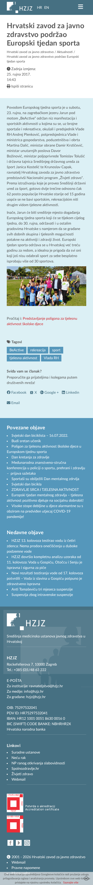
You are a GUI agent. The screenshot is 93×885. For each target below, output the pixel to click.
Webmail (19, 862)
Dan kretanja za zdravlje (30, 457)
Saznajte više (70, 882)
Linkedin (72, 392)
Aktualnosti (65, 52)
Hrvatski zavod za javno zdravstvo (30, 52)
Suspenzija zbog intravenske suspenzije (42, 595)
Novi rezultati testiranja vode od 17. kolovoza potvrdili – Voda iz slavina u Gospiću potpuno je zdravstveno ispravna (45, 578)
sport (56, 350)
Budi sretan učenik (26, 441)
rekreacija (38, 350)
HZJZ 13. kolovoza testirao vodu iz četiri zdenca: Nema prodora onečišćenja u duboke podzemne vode (42, 546)
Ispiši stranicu (21, 86)
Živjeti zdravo (22, 774)
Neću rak (19, 758)
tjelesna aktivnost (23, 358)
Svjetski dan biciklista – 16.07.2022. (40, 435)
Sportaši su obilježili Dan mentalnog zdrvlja (45, 479)
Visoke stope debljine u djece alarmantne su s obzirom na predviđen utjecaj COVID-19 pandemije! (45, 511)
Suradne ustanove (26, 752)
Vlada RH (51, 358)
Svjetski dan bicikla (27, 484)
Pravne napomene (26, 868)
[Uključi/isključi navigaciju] (80, 6)
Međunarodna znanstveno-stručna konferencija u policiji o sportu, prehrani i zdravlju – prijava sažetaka (46, 468)
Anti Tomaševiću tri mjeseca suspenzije (42, 589)
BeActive (16, 350)
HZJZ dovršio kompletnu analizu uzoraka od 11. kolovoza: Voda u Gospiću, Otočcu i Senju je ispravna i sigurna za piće (44, 562)
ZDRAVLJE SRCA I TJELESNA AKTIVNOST (45, 490)
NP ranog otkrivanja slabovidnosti (38, 763)
